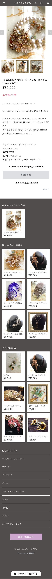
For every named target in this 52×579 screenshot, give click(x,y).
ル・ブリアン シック (12, 524)
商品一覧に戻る (26, 537)
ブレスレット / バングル (13, 491)
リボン (5, 516)
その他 (5, 508)
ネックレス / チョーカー (13, 459)
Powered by (23, 553)
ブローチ (6, 467)
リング (5, 499)
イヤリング (7, 475)
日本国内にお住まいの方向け (26, 183)
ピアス (5, 483)
